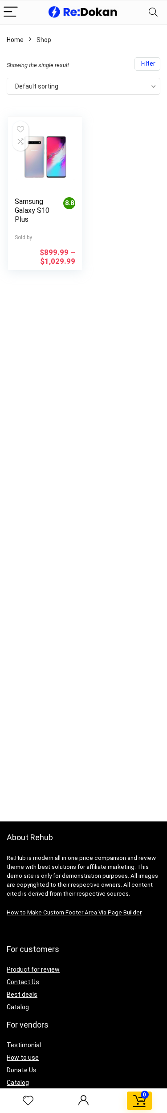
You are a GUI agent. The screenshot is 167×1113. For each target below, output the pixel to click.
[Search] (153, 12)
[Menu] (10, 12)
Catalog (18, 1007)
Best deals (22, 994)
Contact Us (23, 982)
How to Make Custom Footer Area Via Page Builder (74, 912)
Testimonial (24, 1045)
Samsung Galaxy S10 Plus (32, 210)
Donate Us (22, 1070)
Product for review (33, 969)
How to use (23, 1057)
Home (15, 39)
